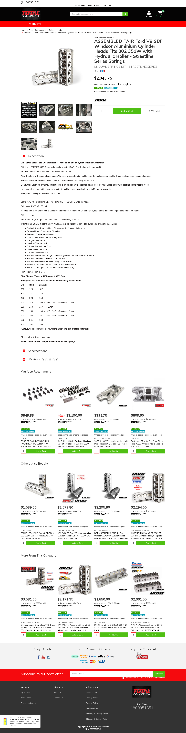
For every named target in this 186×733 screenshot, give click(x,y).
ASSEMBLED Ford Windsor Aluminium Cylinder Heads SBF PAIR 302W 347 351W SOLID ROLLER (74, 536)
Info (130, 84)
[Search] (125, 14)
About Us (57, 692)
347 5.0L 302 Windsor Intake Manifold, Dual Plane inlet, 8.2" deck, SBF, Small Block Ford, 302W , (111, 444)
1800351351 (31, 2)
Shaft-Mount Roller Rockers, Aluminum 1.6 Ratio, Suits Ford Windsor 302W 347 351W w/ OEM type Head (74, 444)
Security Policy (92, 708)
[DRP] (123, 405)
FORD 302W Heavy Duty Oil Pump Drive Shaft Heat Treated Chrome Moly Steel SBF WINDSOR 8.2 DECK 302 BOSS (24, 721)
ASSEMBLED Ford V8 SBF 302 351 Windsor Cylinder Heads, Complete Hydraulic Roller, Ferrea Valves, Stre (146, 536)
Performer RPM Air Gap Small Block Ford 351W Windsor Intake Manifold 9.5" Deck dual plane (147, 444)
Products (35, 23)
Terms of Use (91, 692)
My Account (25, 692)
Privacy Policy (160, 677)
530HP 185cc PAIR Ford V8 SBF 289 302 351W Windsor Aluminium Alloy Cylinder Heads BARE (37, 536)
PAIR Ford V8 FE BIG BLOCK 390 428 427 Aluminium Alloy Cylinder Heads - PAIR (111, 627)
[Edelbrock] (159, 405)
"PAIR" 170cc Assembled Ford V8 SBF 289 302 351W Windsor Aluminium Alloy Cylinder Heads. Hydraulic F (75, 627)
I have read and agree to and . (145, 677)
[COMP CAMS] (49, 405)
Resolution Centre (28, 703)
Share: (97, 71)
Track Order (26, 698)
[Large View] (29, 110)
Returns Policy (92, 703)
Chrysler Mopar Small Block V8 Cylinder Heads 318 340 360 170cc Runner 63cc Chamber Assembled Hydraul (38, 627)
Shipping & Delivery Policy (97, 714)
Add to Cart (126, 111)
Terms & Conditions (146, 677)
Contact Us (58, 698)
